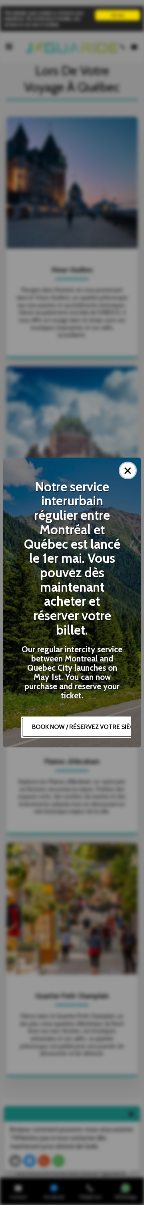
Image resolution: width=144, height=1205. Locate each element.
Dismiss (117, 15)
